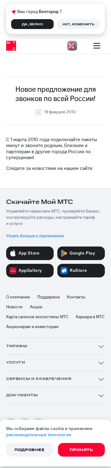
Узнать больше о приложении (35, 236)
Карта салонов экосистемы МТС (37, 317)
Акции (36, 307)
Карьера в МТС (90, 317)
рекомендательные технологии (39, 435)
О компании (18, 297)
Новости (14, 307)
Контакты (76, 297)
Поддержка (48, 297)
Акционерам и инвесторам (32, 327)
